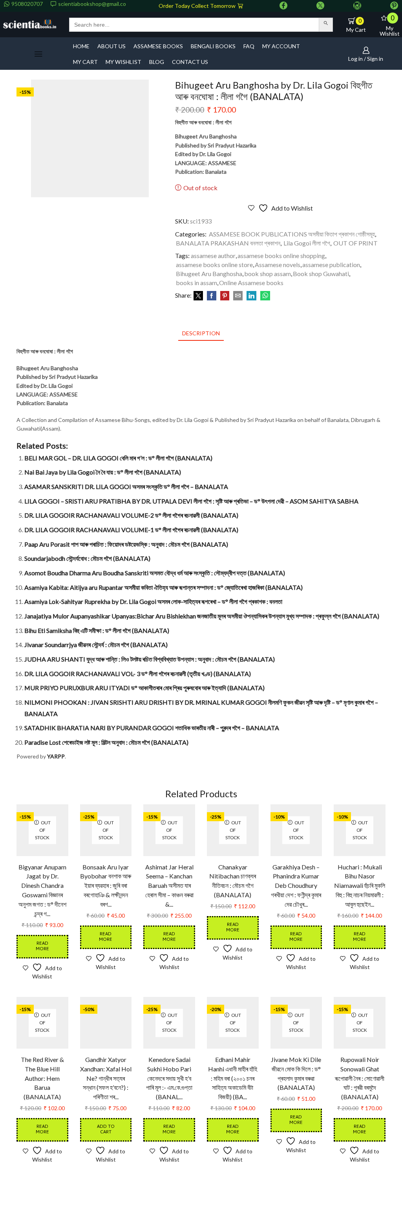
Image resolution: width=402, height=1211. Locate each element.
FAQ (248, 46)
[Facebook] (283, 6)
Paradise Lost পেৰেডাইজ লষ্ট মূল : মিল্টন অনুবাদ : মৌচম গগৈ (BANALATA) (106, 742)
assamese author (213, 255)
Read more (42, 946)
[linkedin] (251, 296)
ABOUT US (111, 46)
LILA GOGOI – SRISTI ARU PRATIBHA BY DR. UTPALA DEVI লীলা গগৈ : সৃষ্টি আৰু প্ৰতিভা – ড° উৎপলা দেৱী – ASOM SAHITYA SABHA (191, 501)
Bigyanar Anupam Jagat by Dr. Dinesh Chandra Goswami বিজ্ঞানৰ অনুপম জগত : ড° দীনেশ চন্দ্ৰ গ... (42, 890)
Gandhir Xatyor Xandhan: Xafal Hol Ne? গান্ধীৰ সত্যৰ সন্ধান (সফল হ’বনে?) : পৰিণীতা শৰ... (106, 1078)
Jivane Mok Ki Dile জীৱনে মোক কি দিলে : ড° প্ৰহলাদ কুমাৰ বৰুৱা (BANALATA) (296, 1073)
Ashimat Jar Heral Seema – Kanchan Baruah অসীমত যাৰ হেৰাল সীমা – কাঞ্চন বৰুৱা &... (169, 885)
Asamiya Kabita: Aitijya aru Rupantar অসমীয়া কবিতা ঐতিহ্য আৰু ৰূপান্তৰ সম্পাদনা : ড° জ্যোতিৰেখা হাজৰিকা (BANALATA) (163, 587)
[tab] (201, 333)
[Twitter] (320, 6)
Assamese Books (158, 46)
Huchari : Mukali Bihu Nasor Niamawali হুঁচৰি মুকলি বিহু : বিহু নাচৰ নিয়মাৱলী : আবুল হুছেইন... (359, 885)
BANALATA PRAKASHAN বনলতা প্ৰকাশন (228, 243)
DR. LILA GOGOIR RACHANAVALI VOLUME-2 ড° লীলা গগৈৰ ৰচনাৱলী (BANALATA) (131, 515)
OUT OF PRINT (355, 243)
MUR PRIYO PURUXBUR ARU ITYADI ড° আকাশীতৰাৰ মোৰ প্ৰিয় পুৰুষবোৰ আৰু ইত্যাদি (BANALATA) (144, 687)
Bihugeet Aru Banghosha (209, 273)
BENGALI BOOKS (213, 46)
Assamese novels (277, 264)
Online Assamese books (251, 282)
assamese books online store (214, 264)
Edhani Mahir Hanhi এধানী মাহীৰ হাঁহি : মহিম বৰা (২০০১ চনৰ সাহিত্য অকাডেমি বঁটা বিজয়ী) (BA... (232, 1078)
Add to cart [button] (106, 1129)
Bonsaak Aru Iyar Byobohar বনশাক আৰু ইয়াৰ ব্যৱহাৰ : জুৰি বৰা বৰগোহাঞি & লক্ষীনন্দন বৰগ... (105, 885)
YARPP (56, 756)
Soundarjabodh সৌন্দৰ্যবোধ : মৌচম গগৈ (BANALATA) (87, 558)
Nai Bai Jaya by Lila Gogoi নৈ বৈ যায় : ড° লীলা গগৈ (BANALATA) (102, 472)
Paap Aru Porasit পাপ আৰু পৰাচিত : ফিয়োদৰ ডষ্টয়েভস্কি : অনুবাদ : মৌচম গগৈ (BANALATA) (126, 544)
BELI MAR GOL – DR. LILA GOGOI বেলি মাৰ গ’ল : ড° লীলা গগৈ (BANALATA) (118, 458)
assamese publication (331, 264)
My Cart (85, 61)
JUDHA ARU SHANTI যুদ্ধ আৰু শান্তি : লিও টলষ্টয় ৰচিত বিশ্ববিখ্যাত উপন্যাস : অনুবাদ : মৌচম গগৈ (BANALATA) (149, 659)
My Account (281, 46)
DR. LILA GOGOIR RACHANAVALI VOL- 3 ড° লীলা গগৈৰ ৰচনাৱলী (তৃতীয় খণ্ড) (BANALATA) (137, 673)
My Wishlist (123, 61)
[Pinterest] (394, 6)
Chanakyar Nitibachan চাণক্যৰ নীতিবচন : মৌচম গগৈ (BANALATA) (232, 881)
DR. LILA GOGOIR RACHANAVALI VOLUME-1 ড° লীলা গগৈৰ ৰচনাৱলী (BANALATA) (131, 529)
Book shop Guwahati (321, 273)
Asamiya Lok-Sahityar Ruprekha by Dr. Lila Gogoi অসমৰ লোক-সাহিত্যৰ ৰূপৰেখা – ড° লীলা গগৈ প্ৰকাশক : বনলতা (153, 601)
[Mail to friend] (238, 296)
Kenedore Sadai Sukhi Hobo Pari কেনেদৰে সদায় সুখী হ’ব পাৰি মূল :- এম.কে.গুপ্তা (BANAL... (169, 1078)
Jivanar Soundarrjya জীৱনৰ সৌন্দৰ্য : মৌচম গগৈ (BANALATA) (96, 644)
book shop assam (267, 273)
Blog (156, 61)
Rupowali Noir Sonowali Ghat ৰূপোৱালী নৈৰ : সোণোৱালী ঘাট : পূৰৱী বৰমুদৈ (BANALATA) (359, 1078)
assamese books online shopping (281, 255)
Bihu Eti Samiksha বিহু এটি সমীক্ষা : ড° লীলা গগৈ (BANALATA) (96, 630)
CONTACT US (190, 61)
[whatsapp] (264, 296)
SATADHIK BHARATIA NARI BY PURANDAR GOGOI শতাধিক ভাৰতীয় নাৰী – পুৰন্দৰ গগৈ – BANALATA (151, 727)
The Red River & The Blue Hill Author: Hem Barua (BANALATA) (42, 1078)
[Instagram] (357, 6)
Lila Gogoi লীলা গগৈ (306, 243)
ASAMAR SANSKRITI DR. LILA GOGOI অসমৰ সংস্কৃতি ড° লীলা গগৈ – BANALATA (126, 486)
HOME (81, 46)
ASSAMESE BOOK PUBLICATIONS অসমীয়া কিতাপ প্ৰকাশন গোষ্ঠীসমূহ (292, 234)
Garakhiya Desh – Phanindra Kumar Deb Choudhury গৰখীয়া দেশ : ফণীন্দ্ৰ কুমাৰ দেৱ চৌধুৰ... (296, 885)
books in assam (196, 282)
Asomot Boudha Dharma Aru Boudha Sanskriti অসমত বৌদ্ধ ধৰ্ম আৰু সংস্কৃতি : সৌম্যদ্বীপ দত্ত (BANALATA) (154, 572)
